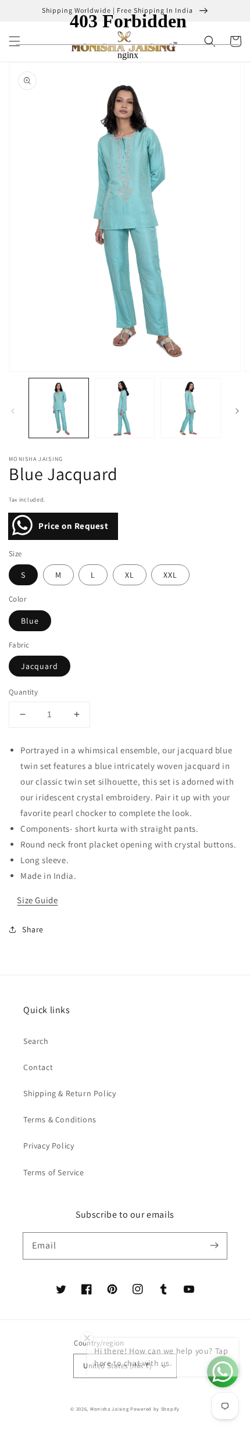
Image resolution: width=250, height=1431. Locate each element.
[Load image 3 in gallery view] (190, 408)
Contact (38, 1067)
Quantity (23, 692)
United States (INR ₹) (117, 1366)
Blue (30, 621)
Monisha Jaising (109, 1408)
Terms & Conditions (60, 1119)
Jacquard (39, 666)
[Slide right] (237, 411)
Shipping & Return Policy (69, 1093)
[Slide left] (13, 411)
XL (129, 575)
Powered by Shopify (155, 1408)
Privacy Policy (48, 1145)
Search (36, 1041)
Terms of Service (53, 1172)
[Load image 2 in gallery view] (125, 408)
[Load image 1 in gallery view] (58, 408)
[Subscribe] (214, 1245)
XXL (170, 575)
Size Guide (37, 900)
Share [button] (33, 929)
